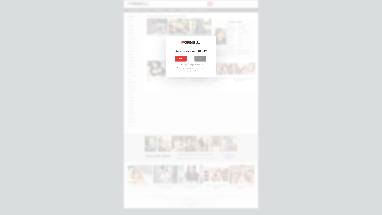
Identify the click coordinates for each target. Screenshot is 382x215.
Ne (200, 59)
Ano (180, 59)
